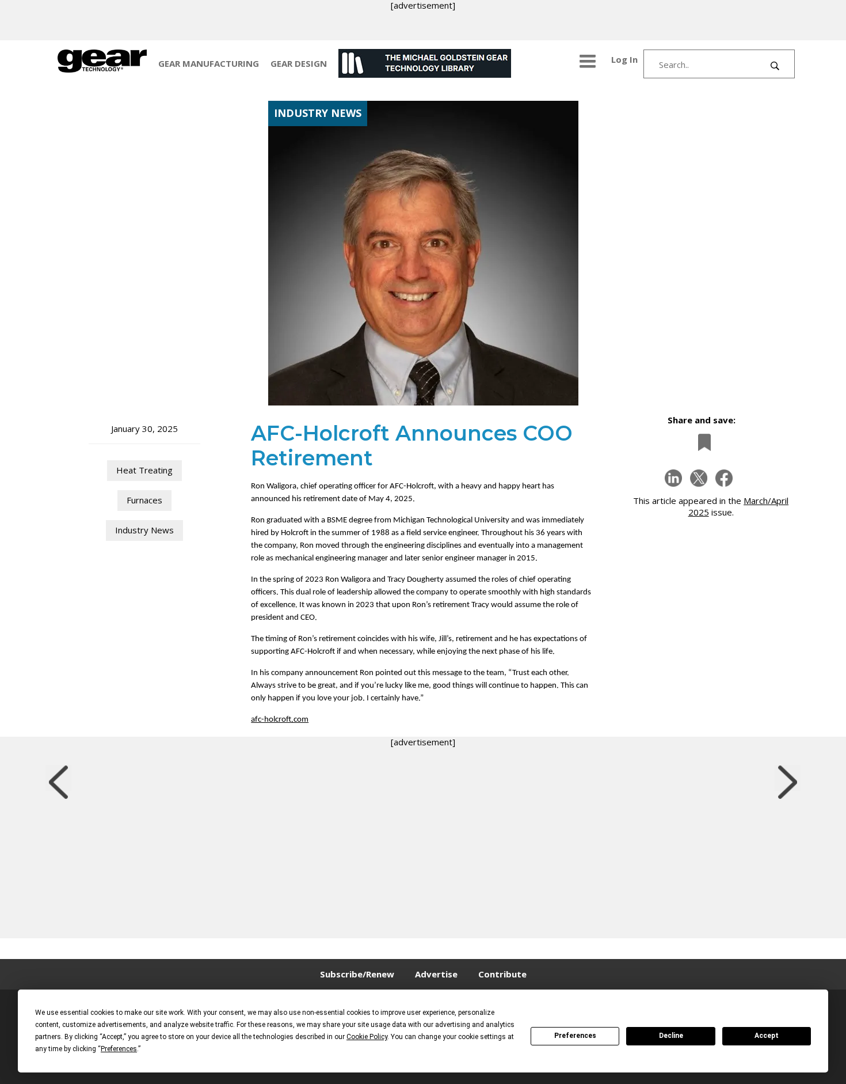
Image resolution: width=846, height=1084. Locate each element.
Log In (624, 59)
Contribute (502, 974)
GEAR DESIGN (298, 63)
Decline (671, 1036)
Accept (766, 1036)
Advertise (436, 974)
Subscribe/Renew (357, 974)
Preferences (575, 1036)
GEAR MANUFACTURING (208, 63)
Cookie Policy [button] (366, 1037)
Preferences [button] (119, 1049)
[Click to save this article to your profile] (701, 442)
